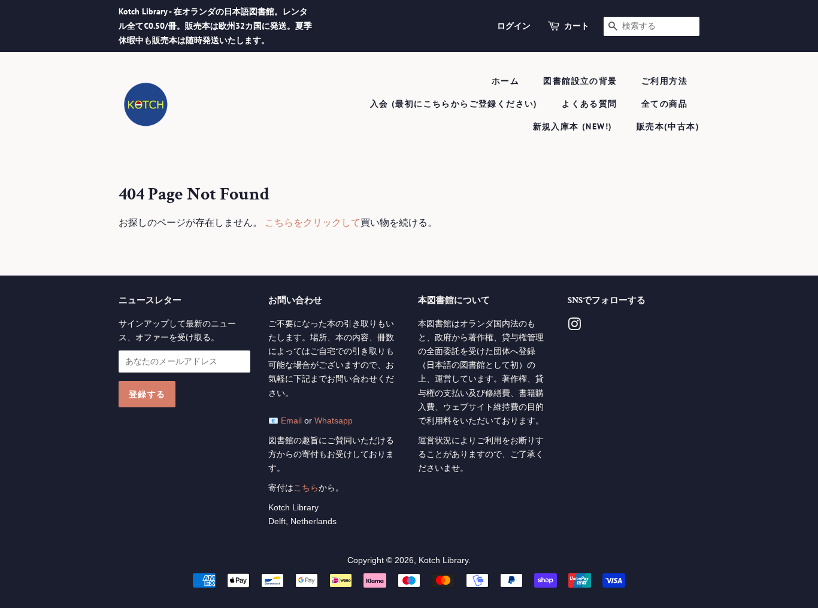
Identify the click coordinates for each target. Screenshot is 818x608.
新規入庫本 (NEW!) (573, 126)
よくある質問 (589, 103)
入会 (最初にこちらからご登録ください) (454, 103)
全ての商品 (664, 103)
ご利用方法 (664, 80)
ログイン (514, 25)
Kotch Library (443, 560)
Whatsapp (333, 420)
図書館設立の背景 (580, 80)
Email (291, 420)
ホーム (505, 80)
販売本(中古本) (668, 126)
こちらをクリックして (312, 222)
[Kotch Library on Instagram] (574, 326)
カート (576, 25)
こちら (306, 487)
